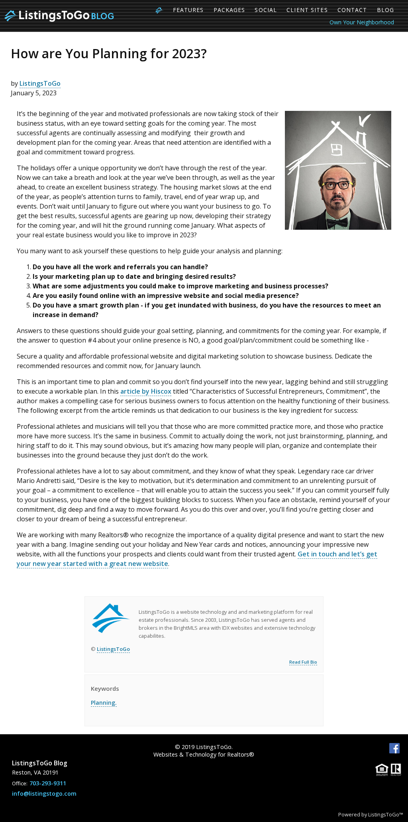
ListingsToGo (40, 83)
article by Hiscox (145, 391)
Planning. (104, 702)
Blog (385, 10)
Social (266, 10)
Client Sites (307, 10)
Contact (352, 10)
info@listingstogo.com (44, 793)
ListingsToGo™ (385, 814)
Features (188, 10)
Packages (229, 10)
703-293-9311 (47, 783)
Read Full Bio (303, 662)
